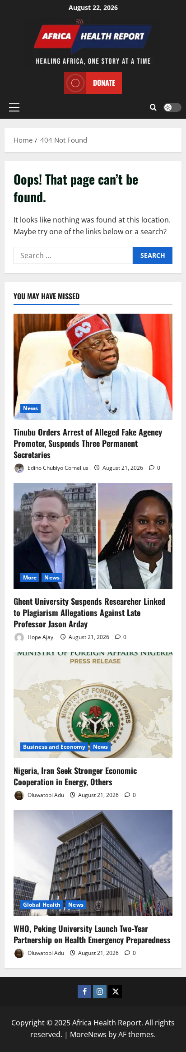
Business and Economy (54, 747)
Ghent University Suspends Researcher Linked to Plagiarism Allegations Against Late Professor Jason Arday (89, 612)
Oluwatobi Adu (45, 795)
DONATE (104, 82)
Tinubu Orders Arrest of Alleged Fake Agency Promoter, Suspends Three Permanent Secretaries (88, 443)
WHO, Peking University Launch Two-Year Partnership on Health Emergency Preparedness (92, 933)
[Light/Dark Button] (172, 107)
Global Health (41, 904)
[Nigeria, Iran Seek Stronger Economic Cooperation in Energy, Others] (93, 705)
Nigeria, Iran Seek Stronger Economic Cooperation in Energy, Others (75, 776)
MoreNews (88, 1034)
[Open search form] (153, 107)
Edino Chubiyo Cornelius (57, 468)
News (30, 408)
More (30, 577)
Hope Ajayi (40, 637)
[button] (14, 107)
